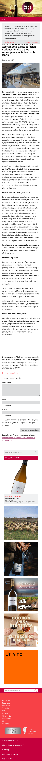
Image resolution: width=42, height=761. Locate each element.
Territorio (5, 708)
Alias (4, 399)
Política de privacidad (10, 754)
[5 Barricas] (27, 7)
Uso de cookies (7, 758)
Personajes (6, 705)
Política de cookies (10, 42)
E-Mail (4, 409)
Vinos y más (6, 716)
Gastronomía (6, 718)
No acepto (34, 42)
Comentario (6, 382)
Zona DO (5, 713)
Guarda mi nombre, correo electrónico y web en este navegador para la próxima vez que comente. (20, 422)
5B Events (5, 723)
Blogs (4, 721)
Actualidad (6, 700)
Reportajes (6, 703)
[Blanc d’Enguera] (21, 477)
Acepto (28, 42)
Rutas (4, 710)
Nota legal (6, 749)
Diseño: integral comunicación (13, 745)
